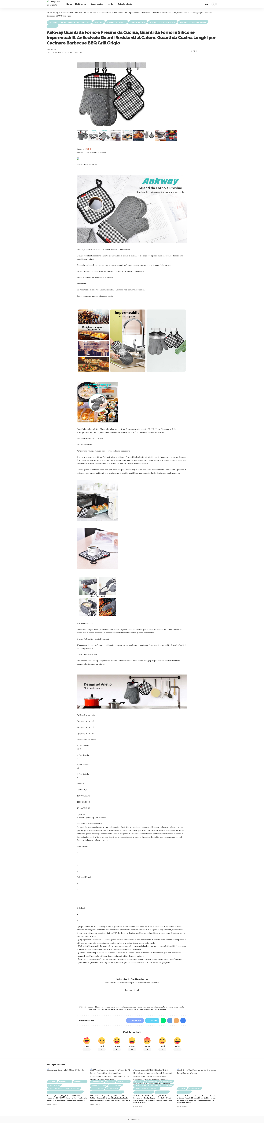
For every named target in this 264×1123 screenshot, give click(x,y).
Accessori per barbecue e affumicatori (69, 22)
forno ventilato (94, 1009)
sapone (153, 1009)
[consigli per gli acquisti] (54, 4)
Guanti (52, 26)
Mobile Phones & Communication (63, 1088)
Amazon (99, 22)
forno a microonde (176, 1007)
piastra (122, 1009)
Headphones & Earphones (147, 1088)
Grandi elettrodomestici (193, 22)
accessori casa (108, 1007)
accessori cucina (122, 1007)
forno (165, 1007)
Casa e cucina (137, 22)
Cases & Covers (99, 1085)
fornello (158, 1007)
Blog (56, 12)
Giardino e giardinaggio (162, 22)
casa (140, 1007)
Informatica (54, 1085)
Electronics (65, 1081)
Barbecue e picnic (116, 22)
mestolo (114, 1009)
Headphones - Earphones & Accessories (153, 1085)
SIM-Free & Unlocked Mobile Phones (65, 1092)
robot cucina (144, 1009)
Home (49, 12)
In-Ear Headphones (144, 1092)
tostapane (161, 1009)
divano (151, 1007)
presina (128, 1009)
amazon (133, 1007)
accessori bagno (94, 1007)
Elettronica (80, 1081)
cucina (145, 1007)
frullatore (105, 1009)
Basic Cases (123, 1081)
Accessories (97, 1081)
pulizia (135, 1009)
